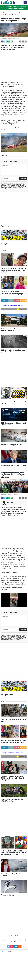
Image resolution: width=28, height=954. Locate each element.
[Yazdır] (12, 41)
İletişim (15, 940)
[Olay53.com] (8, 2)
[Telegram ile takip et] (16, 946)
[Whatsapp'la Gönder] (9, 41)
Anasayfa (5, 13)
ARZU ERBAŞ (10, 503)
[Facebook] (2, 41)
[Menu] (25, 2)
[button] (20, 41)
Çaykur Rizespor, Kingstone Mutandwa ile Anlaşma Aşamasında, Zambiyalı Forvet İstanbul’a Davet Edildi (16, 7)
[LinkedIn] (7, 41)
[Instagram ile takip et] (12, 946)
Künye (9, 940)
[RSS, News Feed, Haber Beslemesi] (20, 946)
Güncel (11, 13)
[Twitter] (4, 41)
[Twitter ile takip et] (8, 946)
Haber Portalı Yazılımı (9, 951)
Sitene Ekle (13, 942)
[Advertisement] (14, 65)
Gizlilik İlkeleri (21, 940)
